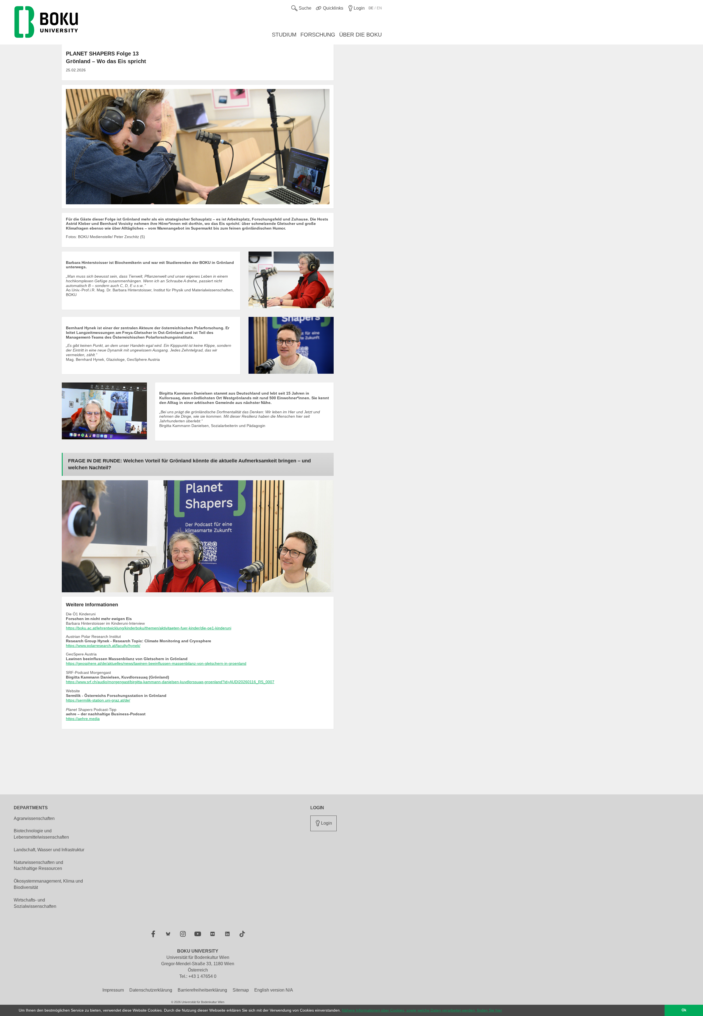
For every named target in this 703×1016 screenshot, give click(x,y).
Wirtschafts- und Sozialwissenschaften (35, 903)
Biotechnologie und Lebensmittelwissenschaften (41, 833)
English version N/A (273, 990)
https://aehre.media (83, 718)
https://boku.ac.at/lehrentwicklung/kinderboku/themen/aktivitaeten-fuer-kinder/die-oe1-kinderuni (148, 628)
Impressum (113, 990)
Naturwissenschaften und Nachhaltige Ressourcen (38, 865)
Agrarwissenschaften (34, 818)
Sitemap (241, 990)
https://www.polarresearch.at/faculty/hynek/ (103, 645)
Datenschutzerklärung (150, 990)
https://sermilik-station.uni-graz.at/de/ (98, 700)
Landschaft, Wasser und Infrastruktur (49, 849)
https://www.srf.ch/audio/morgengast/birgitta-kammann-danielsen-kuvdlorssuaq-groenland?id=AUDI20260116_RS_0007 (170, 682)
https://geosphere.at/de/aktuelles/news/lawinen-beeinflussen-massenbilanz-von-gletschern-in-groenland (156, 663)
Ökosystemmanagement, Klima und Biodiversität (48, 884)
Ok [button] (684, 1010)
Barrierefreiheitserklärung (202, 990)
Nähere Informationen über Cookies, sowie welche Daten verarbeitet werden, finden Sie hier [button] (422, 1010)
